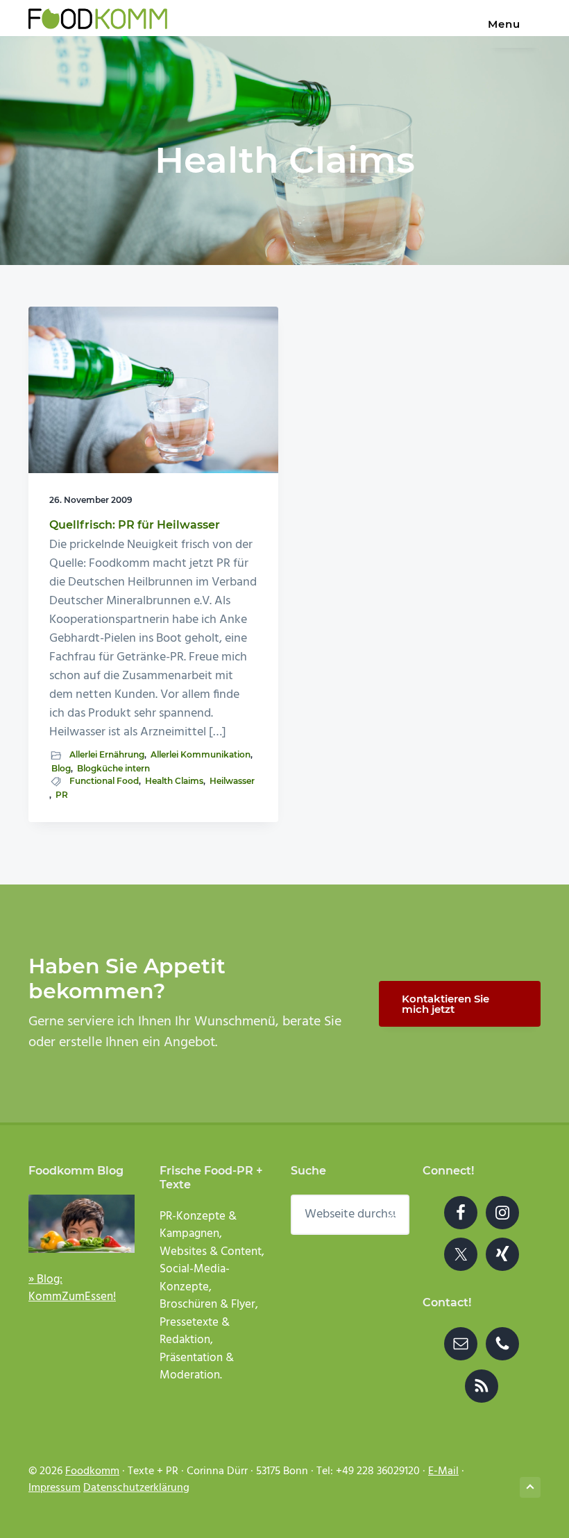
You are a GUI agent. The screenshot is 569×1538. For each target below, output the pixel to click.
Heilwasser (232, 781)
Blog (61, 768)
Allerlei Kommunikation (200, 754)
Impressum (54, 1488)
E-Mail (443, 1471)
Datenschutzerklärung (136, 1488)
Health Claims (174, 781)
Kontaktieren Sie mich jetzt (445, 1004)
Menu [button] (504, 24)
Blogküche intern (113, 768)
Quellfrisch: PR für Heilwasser (134, 524)
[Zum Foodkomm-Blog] (81, 1224)
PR (62, 794)
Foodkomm (92, 1471)
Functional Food (104, 781)
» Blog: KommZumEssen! (72, 1288)
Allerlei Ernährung (106, 754)
